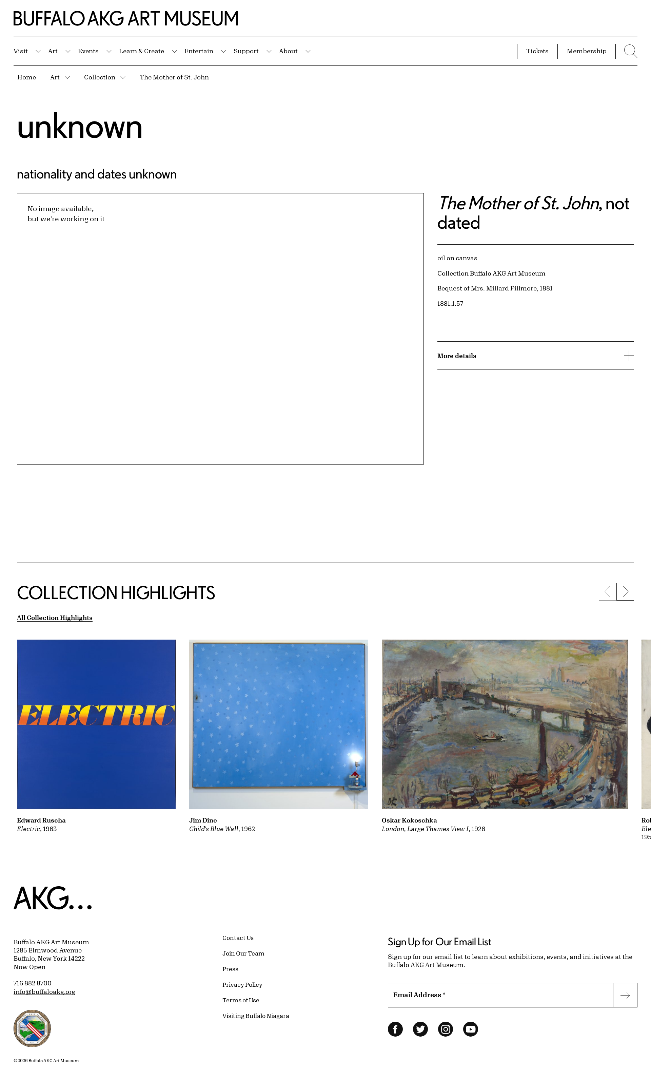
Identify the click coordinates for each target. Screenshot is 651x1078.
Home (26, 77)
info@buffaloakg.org (44, 991)
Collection (99, 77)
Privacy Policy (242, 984)
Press (230, 968)
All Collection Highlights (55, 617)
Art (53, 51)
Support (246, 51)
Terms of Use (240, 1000)
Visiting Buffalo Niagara (255, 1015)
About (288, 51)
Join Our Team (243, 953)
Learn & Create (141, 51)
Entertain (198, 51)
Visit (21, 51)
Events (88, 51)
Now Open (29, 966)
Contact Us (238, 937)
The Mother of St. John (174, 77)
